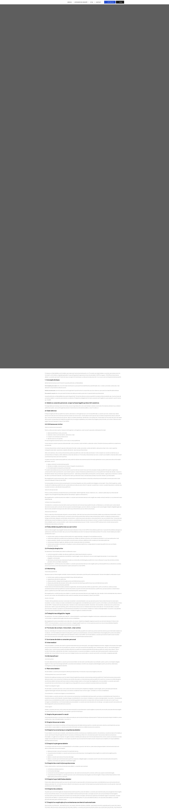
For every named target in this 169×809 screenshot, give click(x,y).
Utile (91, 2)
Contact (98, 2)
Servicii (69, 2)
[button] (110, 2)
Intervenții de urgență (81, 2)
